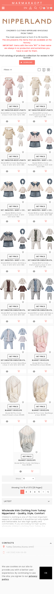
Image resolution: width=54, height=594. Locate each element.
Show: (18, 478)
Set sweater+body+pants (13, 110)
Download (27, 62)
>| (48, 492)
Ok (45, 572)
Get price (13, 106)
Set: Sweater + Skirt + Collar (40, 160)
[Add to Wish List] (23, 102)
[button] (24, 511)
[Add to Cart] (19, 121)
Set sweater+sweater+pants (40, 260)
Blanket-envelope (40, 360)
